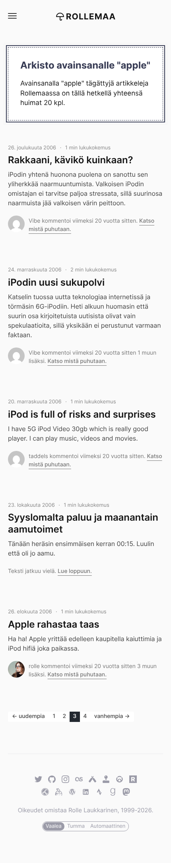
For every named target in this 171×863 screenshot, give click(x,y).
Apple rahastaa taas (53, 624)
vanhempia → (112, 716)
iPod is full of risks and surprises (82, 414)
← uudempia (28, 716)
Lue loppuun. (75, 571)
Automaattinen (107, 826)
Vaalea (54, 826)
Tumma (76, 826)
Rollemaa (91, 17)
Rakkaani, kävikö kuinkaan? (70, 160)
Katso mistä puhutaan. (77, 361)
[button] (12, 16)
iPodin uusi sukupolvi (56, 282)
